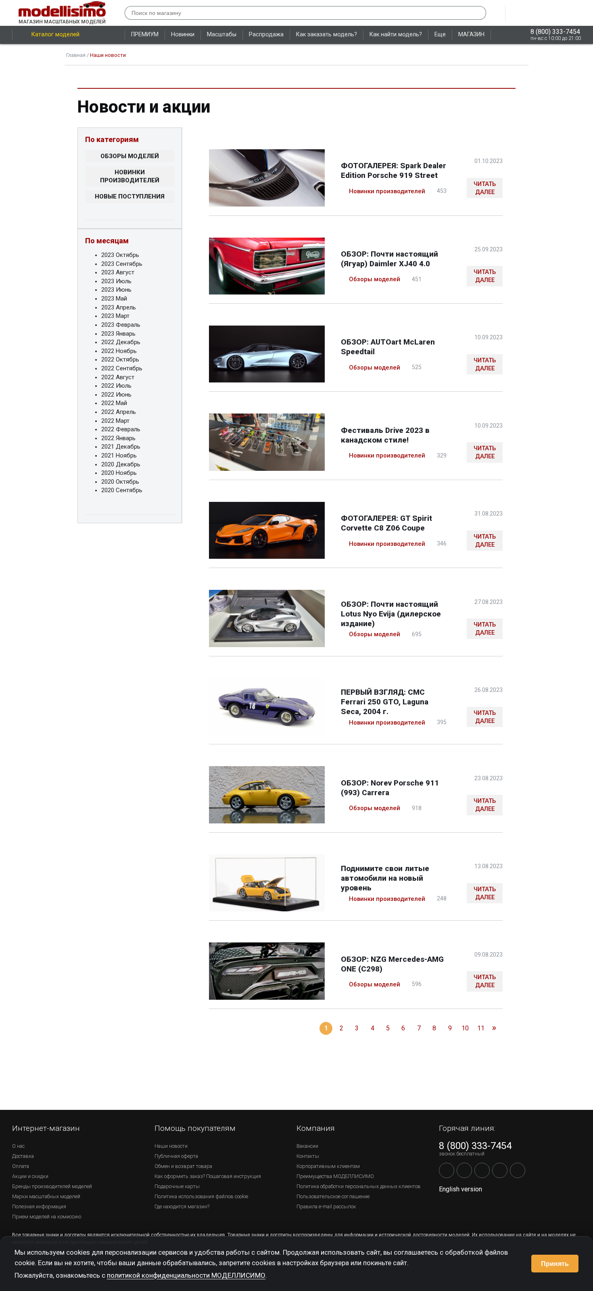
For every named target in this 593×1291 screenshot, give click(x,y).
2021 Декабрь (120, 446)
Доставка (23, 1156)
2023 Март (115, 316)
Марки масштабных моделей (46, 1196)
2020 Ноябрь (119, 472)
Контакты (307, 1156)
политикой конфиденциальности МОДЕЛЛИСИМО (186, 1275)
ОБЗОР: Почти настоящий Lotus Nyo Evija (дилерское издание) (391, 614)
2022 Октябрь (120, 359)
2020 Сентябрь (121, 490)
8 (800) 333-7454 (555, 32)
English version (460, 1189)
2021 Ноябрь (119, 455)
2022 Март (115, 420)
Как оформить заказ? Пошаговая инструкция (208, 1176)
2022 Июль (116, 385)
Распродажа (266, 34)
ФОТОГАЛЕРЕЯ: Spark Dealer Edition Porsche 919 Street (393, 170)
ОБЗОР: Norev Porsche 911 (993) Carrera (390, 787)
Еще (440, 34)
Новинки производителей (129, 176)
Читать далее (485, 188)
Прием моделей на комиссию (46, 1217)
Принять (555, 1263)
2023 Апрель (118, 307)
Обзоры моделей (129, 156)
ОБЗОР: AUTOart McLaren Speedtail (388, 346)
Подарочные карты (177, 1186)
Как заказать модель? (326, 34)
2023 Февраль (120, 324)
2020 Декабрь (120, 464)
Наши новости (171, 1146)
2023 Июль (116, 281)
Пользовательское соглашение (333, 1196)
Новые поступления (130, 196)
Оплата (20, 1166)
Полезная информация (39, 1206)
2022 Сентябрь (121, 368)
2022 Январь (118, 438)
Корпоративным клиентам (328, 1166)
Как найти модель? (396, 34)
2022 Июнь (116, 394)
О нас (18, 1146)
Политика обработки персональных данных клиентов (358, 1186)
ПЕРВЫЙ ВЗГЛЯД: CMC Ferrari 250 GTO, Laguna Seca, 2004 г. (384, 701)
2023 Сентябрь (121, 263)
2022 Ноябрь (119, 351)
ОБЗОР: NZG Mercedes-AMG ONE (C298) (392, 964)
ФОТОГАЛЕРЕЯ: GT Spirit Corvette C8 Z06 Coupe (386, 523)
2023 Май (114, 298)
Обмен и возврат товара (183, 1166)
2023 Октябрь (120, 255)
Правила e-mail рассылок (326, 1206)
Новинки (182, 34)
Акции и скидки (30, 1176)
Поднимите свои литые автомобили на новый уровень (385, 878)
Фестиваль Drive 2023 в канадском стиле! (385, 435)
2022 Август (117, 377)
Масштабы (221, 34)
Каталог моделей (55, 34)
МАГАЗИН (471, 34)
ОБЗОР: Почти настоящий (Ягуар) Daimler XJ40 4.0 (389, 258)
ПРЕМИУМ (145, 34)
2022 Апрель (118, 412)
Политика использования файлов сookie (201, 1196)
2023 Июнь (116, 289)
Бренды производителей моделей (52, 1186)
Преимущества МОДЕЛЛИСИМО (335, 1176)
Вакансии (307, 1146)
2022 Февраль (120, 429)
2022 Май (114, 403)
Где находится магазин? (182, 1206)
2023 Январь (118, 333)
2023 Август (117, 272)
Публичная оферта (176, 1156)
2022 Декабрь (120, 342)
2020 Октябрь (120, 481)
